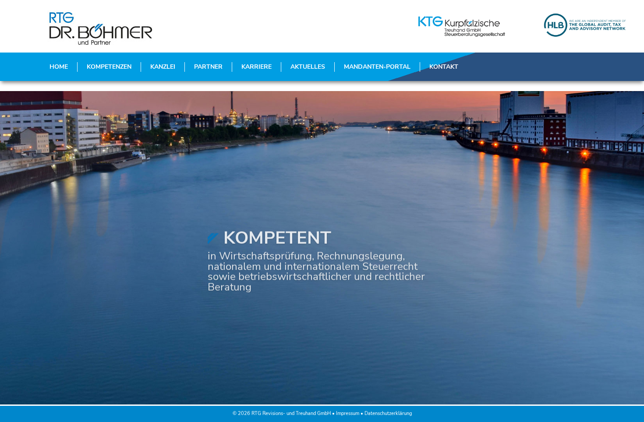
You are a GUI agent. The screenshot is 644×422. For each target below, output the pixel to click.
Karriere (256, 67)
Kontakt (443, 67)
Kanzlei (162, 67)
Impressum (347, 413)
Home (59, 67)
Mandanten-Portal (377, 67)
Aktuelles (307, 67)
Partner (208, 67)
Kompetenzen (109, 67)
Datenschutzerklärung (388, 413)
